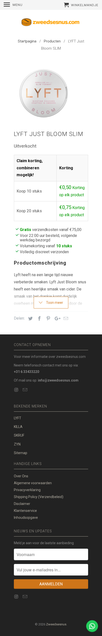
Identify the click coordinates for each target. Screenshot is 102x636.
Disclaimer (22, 504)
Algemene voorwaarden (33, 483)
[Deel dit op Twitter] (30, 318)
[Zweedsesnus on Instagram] (16, 389)
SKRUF (19, 435)
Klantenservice (25, 511)
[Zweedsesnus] (51, 23)
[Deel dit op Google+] (56, 318)
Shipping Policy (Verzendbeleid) (38, 497)
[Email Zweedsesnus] (25, 389)
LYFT (17, 418)
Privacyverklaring (27, 490)
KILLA (18, 427)
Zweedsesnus (56, 624)
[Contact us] (92, 626)
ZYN (17, 444)
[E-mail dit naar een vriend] (65, 318)
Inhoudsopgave (26, 518)
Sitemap (20, 453)
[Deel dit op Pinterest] (47, 318)
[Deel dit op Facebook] (39, 318)
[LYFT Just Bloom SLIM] (43, 92)
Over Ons (21, 476)
